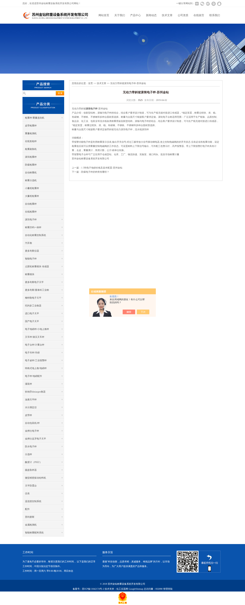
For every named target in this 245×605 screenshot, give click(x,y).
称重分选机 (31, 180)
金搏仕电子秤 (32, 431)
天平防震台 (31, 485)
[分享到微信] (202, 3)
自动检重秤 (31, 204)
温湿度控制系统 (33, 501)
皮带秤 (28, 415)
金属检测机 (31, 525)
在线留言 (199, 15)
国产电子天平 (32, 321)
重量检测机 (31, 133)
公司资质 (183, 15)
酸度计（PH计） (33, 462)
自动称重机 (31, 172)
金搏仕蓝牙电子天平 (35, 438)
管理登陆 (167, 589)
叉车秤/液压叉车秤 (34, 337)
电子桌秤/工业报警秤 (36, 360)
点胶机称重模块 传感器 (37, 266)
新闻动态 (151, 15)
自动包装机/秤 (32, 423)
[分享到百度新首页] (213, 3)
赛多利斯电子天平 (34, 282)
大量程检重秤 (32, 196)
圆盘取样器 (31, 470)
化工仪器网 (122, 589)
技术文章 (167, 15)
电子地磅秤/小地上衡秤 (37, 329)
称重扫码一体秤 (33, 227)
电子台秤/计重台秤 (34, 345)
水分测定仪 (31, 407)
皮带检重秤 (31, 125)
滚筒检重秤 (31, 157)
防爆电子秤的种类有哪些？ (95, 172)
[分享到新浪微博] (208, 3)
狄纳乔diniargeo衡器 (35, 392)
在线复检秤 (31, 141)
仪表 (27, 493)
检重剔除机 (31, 149)
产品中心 (135, 15)
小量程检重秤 (32, 188)
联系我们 (214, 15)
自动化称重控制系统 (35, 235)
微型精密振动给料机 (35, 478)
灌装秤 (28, 384)
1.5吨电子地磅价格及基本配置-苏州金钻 (101, 168)
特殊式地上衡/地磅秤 (36, 368)
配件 (27, 509)
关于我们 (119, 15)
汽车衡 (28, 243)
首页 (90, 83)
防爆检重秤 (31, 165)
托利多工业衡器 (33, 305)
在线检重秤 (31, 211)
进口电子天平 (32, 313)
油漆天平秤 (31, 399)
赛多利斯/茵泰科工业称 (37, 290)
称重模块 (29, 274)
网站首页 (103, 15)
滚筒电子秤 (31, 219)
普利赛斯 (29, 517)
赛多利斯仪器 (32, 251)
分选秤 (28, 454)
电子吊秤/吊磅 (32, 352)
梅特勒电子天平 (33, 298)
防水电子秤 (31, 446)
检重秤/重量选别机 (34, 118)
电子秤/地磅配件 (33, 376)
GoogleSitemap (136, 589)
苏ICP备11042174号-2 (93, 589)
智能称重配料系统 (34, 532)
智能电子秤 (31, 258)
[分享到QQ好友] (219, 3)
